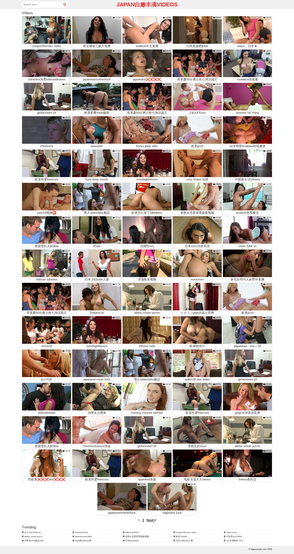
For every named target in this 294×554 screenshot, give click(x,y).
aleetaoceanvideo (83, 536)
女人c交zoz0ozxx (32, 532)
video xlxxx (231, 532)
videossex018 (132, 532)
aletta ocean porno (33, 536)
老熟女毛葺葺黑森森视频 (137, 536)
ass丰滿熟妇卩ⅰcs (234, 540)
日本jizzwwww (132, 540)
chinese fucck (81, 532)
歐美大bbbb (181, 536)
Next (151, 520)
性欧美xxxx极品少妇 (34, 540)
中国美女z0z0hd (234, 536)
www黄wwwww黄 (82, 540)
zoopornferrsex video (185, 532)
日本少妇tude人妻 (184, 540)
